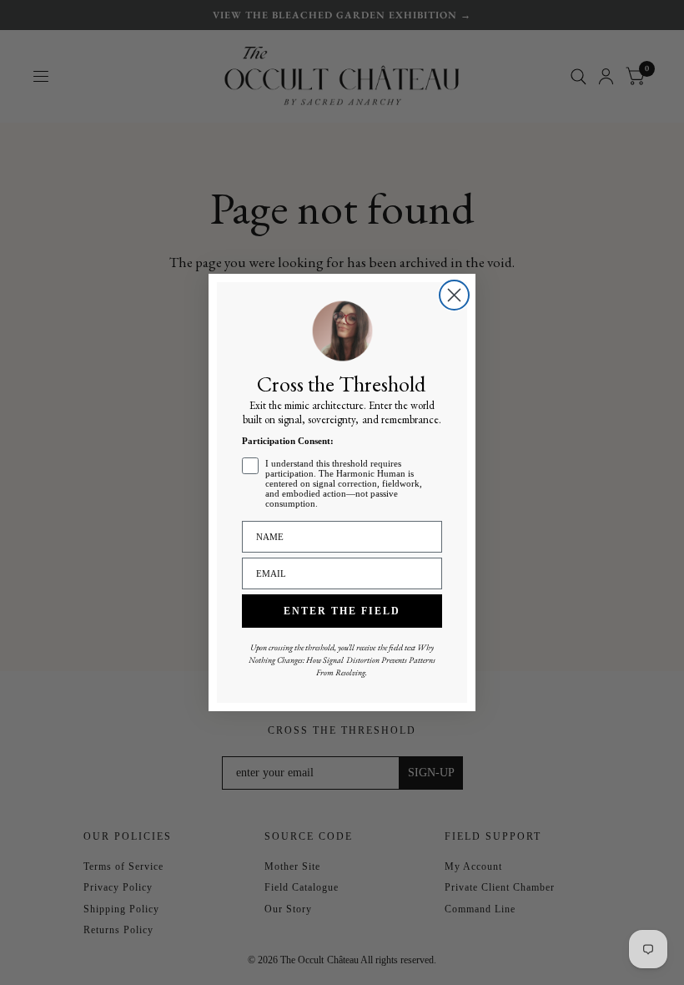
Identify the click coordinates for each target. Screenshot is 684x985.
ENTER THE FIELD (342, 611)
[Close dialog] (454, 295)
